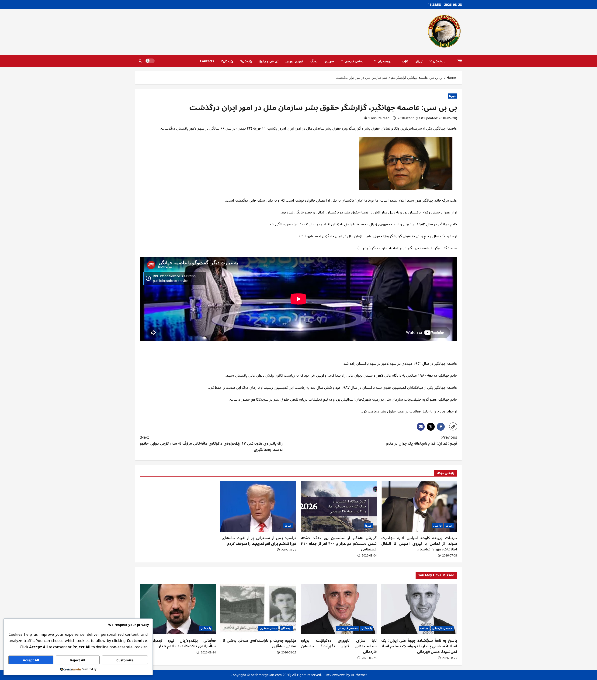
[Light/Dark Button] (150, 60)
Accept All (31, 660)
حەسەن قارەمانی (442, 628)
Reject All (77, 660)
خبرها (452, 96)
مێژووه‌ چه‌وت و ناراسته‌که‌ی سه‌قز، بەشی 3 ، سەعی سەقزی (258, 643)
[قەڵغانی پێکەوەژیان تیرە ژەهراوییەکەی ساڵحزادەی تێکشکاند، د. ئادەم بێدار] (178, 609)
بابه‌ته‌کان (439, 61)
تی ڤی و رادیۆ (268, 61)
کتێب (405, 61)
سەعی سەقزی (268, 628)
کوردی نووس (294, 61)
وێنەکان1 (246, 61)
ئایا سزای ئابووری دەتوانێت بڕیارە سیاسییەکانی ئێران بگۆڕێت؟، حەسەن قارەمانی (339, 646)
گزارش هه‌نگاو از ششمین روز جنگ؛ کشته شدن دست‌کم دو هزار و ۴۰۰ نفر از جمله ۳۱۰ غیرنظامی (339, 543)
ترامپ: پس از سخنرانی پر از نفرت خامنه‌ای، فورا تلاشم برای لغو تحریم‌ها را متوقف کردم (258, 541)
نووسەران (384, 61)
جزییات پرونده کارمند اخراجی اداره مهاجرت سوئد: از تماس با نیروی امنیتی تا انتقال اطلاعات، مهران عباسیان (419, 543)
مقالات (424, 628)
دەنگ (313, 61)
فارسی (437, 526)
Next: (211, 444)
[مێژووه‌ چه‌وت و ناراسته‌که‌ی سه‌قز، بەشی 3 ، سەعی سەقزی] (258, 609)
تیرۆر (419, 61)
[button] (459, 60)
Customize (124, 660)
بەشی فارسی (354, 61)
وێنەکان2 (227, 61)
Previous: (421, 441)
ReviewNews (335, 675)
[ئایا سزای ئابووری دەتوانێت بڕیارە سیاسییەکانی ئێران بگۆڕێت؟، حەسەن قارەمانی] (339, 609)
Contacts (207, 61)
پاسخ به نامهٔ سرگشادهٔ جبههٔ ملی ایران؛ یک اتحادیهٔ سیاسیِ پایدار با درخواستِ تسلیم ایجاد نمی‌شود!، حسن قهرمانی (419, 646)
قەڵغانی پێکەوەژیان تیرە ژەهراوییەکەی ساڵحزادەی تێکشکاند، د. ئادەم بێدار (178, 643)
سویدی (329, 61)
